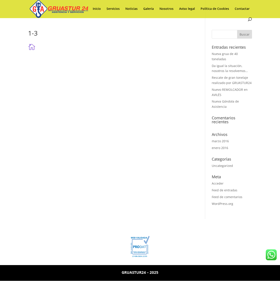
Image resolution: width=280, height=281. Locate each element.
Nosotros (166, 9)
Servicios (113, 9)
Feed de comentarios (227, 197)
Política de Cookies (215, 9)
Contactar (242, 9)
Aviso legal (187, 9)
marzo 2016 (220, 141)
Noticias (131, 9)
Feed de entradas (224, 190)
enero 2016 (220, 148)
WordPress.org (222, 204)
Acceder (218, 183)
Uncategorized (222, 166)
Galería (148, 9)
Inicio (97, 9)
